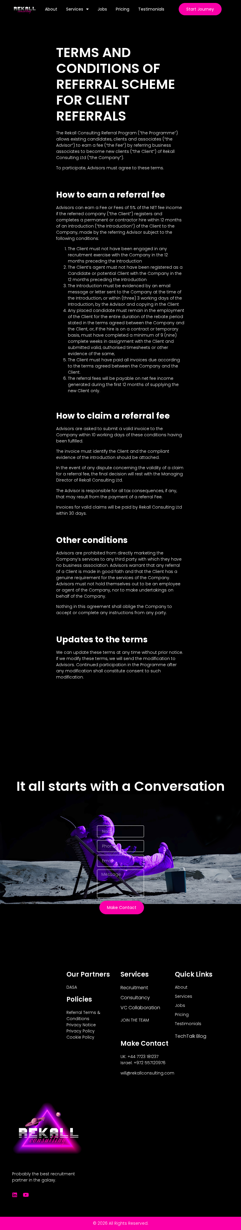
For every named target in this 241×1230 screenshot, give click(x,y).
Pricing (122, 9)
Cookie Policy (80, 1037)
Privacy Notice (81, 1025)
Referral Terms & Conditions (83, 1016)
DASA (71, 987)
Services (74, 9)
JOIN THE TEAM (134, 1020)
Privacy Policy (80, 1031)
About (51, 9)
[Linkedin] (14, 1194)
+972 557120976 (149, 1063)
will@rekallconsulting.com (147, 1073)
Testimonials (151, 9)
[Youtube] (26, 1194)
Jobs (102, 9)
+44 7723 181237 (143, 1056)
